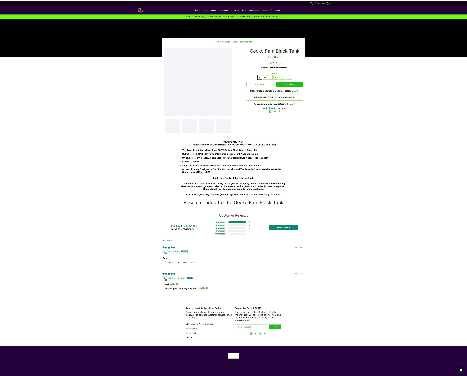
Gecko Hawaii (230, 362)
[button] (320, 3)
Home (216, 42)
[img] (168, 247)
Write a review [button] (283, 227)
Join (275, 327)
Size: (274, 73)
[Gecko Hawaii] (140, 10)
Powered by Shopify (233, 366)
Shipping (265, 67)
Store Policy (191, 328)
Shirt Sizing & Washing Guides (199, 324)
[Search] (311, 3)
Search (189, 337)
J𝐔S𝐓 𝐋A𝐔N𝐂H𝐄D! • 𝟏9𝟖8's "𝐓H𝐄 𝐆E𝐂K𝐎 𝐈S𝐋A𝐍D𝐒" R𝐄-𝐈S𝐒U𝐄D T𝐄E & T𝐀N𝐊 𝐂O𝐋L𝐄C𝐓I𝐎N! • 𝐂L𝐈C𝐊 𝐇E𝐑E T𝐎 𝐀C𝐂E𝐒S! (233, 17)
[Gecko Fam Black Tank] (172, 126)
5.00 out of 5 (190, 226)
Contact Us (191, 333)
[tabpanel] (233, 167)
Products (226, 42)
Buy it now (289, 84)
